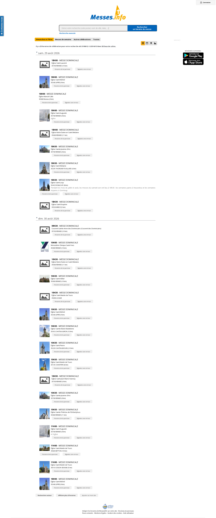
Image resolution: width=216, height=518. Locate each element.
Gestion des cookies (115, 513)
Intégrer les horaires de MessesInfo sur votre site (99, 511)
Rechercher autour (45, 495)
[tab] (44, 39)
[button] (143, 43)
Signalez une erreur (84, 69)
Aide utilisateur (128, 513)
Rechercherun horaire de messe (142, 28)
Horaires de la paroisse (62, 69)
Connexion (206, 2)
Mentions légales (100, 513)
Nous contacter (87, 513)
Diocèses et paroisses (126, 511)
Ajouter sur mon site (89, 495)
